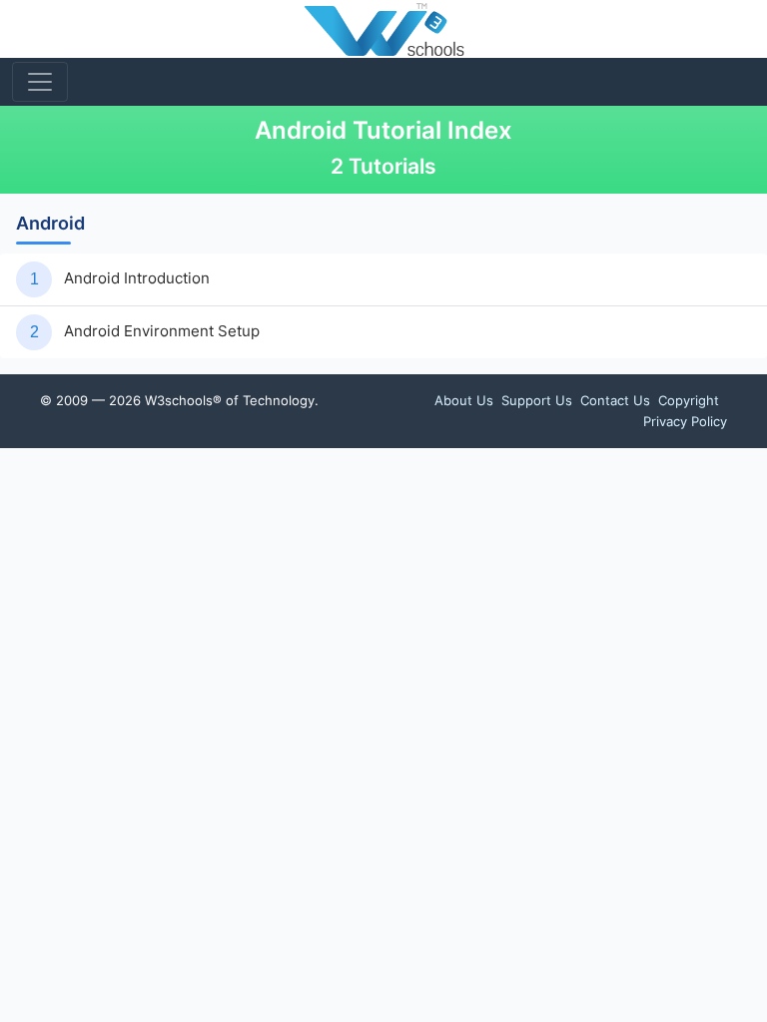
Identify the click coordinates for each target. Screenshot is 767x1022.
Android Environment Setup (162, 330)
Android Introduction (137, 277)
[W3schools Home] (384, 29)
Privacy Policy (685, 421)
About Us (463, 400)
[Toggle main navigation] (40, 82)
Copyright (688, 400)
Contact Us (615, 400)
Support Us (536, 400)
